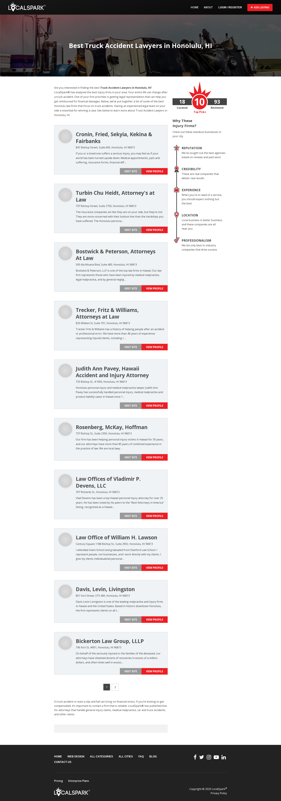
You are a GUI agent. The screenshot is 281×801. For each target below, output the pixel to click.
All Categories (101, 756)
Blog (153, 756)
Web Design (75, 756)
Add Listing (261, 7)
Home (194, 7)
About (208, 7)
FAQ (141, 756)
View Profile (154, 171)
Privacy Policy (219, 793)
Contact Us (62, 762)
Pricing (58, 781)
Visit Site (130, 171)
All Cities (126, 756)
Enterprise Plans (78, 781)
